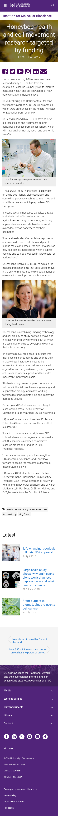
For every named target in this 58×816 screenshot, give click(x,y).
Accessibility (10, 795)
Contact (8, 723)
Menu (5, 6)
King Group (24, 514)
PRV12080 (17, 776)
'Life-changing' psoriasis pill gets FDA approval (39, 550)
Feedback (9, 808)
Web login (9, 748)
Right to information (14, 801)
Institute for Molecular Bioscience (27, 16)
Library (8, 715)
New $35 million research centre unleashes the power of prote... (27, 651)
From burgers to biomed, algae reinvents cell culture (39, 604)
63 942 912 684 (17, 764)
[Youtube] (29, 737)
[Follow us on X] (21, 737)
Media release (14, 509)
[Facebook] (6, 737)
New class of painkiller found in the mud (30, 641)
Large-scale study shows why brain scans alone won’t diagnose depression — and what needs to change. (38, 577)
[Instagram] (37, 737)
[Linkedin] (14, 737)
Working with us (13, 698)
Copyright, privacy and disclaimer (20, 789)
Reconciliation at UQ (39, 680)
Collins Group (10, 514)
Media (7, 690)
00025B (17, 770)
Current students (13, 707)
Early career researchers (35, 509)
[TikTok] (45, 737)
